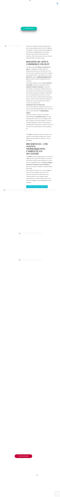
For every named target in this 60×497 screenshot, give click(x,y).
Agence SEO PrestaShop (9, 482)
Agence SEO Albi (7, 484)
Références (23, 478)
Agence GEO (7, 490)
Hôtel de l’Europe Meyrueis (26, 484)
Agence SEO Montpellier (9, 495)
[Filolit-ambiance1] (30, 270)
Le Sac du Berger (24, 487)
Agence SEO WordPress (9, 487)
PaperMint (22, 490)
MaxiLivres (22, 495)
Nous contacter (23, 456)
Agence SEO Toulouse (9, 492)
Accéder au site (29, 28)
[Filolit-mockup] (30, 209)
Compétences (7, 478)
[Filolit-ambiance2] (30, 243)
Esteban (22, 482)
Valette (21, 492)
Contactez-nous (44, 487)
